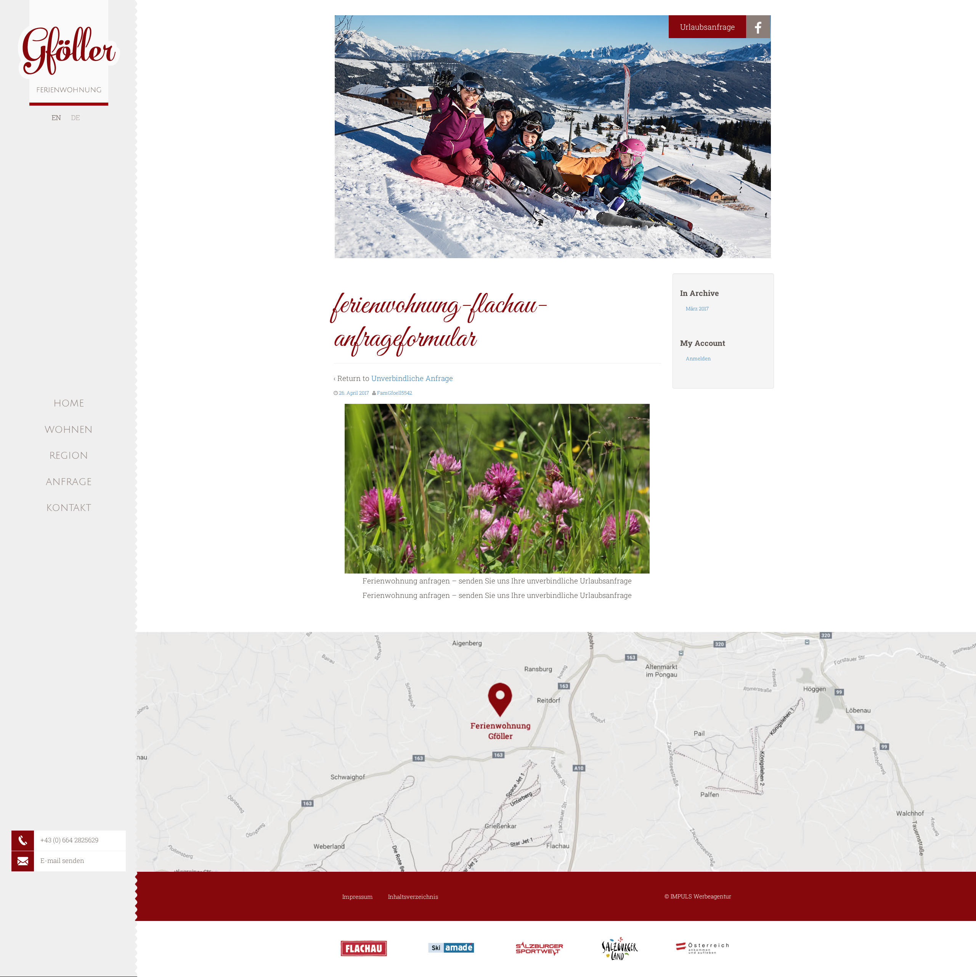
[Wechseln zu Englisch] (56, 117)
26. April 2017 (354, 392)
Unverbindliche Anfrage (412, 378)
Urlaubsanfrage (707, 27)
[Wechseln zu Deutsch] (75, 117)
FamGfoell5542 (394, 392)
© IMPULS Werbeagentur (698, 896)
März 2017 (697, 308)
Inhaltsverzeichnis (413, 896)
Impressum (357, 896)
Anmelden (698, 358)
